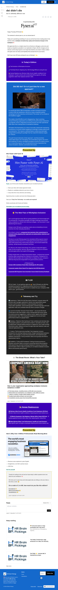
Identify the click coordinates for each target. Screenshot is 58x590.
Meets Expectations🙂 (15, 490)
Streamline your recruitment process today (17, 206)
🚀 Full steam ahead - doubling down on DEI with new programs (24, 391)
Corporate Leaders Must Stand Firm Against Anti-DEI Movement (27, 268)
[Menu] (55, 2)
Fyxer (7, 183)
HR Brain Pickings (10, 6)
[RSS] (41, 578)
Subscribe (50, 2)
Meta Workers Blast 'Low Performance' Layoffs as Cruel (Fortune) (28, 421)
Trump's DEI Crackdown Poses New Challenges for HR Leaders (26, 265)
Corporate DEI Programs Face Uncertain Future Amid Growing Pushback (29, 271)
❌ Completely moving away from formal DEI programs (22, 397)
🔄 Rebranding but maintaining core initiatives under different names (25, 392)
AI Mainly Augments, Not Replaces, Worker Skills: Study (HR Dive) (28, 416)
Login (43, 2)
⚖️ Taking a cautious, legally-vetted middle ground (20, 394)
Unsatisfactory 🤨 (13, 492)
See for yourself (10, 469)
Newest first (46, 503)
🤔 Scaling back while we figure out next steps (19, 396)
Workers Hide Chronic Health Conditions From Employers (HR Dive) (29, 411)
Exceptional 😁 (13, 488)
